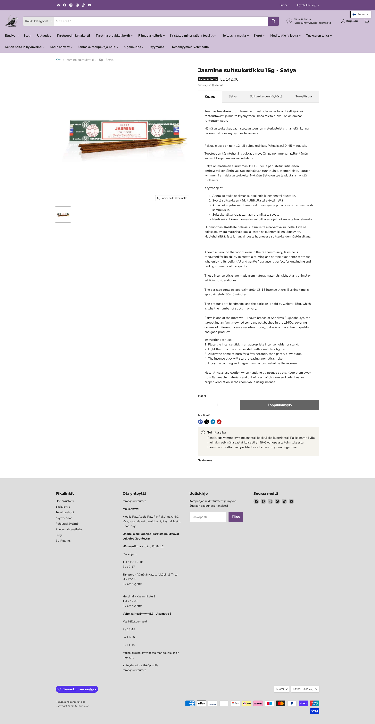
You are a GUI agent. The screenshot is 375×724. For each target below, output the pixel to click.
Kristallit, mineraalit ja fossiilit (192, 35)
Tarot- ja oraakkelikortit (113, 35)
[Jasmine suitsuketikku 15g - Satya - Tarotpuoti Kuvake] (63, 214)
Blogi (27, 35)
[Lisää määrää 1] (232, 405)
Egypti (306, 5)
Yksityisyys (63, 507)
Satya (233, 96)
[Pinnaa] (219, 421)
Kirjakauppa (133, 47)
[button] (361, 14)
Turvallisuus (304, 96)
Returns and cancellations (70, 702)
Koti (58, 60)
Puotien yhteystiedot (69, 529)
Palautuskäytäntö (67, 524)
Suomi (283, 5)
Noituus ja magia (234, 35)
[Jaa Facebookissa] (200, 421)
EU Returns (63, 541)
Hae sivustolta (65, 501)
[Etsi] (273, 21)
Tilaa (236, 516)
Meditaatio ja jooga (284, 35)
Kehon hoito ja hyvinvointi (23, 47)
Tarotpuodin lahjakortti (73, 35)
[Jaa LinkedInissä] (213, 421)
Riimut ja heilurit (150, 35)
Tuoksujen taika (318, 35)
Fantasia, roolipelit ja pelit (97, 47)
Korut (258, 35)
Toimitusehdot (65, 512)
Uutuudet (44, 35)
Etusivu (10, 35)
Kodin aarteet (60, 47)
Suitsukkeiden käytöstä (266, 96)
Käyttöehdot (64, 518)
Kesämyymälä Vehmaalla (190, 47)
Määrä (202, 396)
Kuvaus (210, 96)
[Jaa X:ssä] (206, 421)
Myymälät (157, 47)
